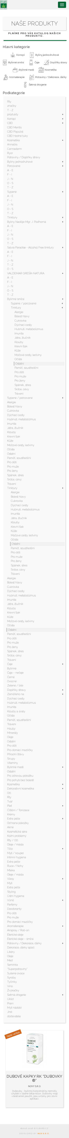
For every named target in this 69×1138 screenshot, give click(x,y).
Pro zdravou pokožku (20, 775)
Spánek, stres (23, 385)
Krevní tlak (21, 346)
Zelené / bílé (15, 685)
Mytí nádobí (14, 1007)
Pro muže (20, 376)
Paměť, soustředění (26, 367)
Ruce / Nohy (15, 866)
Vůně (10, 900)
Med (10, 960)
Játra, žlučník (23, 337)
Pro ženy (20, 380)
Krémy (11, 814)
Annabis (12, 144)
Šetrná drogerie (16, 994)
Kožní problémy (16, 836)
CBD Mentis (14, 127)
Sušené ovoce (15, 973)
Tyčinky (12, 981)
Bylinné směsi (15, 299)
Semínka (12, 964)
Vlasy (10, 878)
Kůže (18, 350)
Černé (11, 677)
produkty (12, 114)
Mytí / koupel (15, 853)
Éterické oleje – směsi (20, 939)
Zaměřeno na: (15, 694)
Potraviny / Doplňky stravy (23, 157)
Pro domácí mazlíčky (20, 750)
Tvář (10, 801)
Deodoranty (14, 908)
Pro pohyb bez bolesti (20, 780)
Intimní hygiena (16, 857)
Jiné (9, 1012)
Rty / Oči (12, 840)
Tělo (10, 848)
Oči (9, 793)
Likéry (11, 952)
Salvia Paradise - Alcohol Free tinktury (30, 247)
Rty (9, 101)
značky (11, 105)
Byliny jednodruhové (20, 161)
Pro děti (19, 372)
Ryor (10, 153)
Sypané (12, 191)
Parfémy (12, 904)
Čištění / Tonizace (18, 810)
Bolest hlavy (22, 316)
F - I (9, 174)
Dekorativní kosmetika (20, 788)
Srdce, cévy (22, 389)
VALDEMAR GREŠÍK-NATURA (25, 273)
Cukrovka (20, 320)
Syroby (11, 977)
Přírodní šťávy (15, 754)
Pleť (9, 805)
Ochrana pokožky (18, 823)
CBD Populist (15, 131)
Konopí (11, 118)
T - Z (10, 110)
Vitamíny (12, 763)
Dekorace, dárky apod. (21, 947)
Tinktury (12, 217)
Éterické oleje (15, 934)
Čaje (10, 664)
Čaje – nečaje (15, 672)
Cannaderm (14, 149)
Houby (11, 728)
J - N (10, 179)
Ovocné (12, 681)
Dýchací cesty (23, 325)
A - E (10, 170)
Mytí (9, 883)
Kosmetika (13, 140)
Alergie (19, 312)
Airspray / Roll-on (18, 930)
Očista (18, 359)
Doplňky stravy (16, 690)
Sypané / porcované (23, 303)
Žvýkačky (13, 990)
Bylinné (11, 668)
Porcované (13, 166)
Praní (10, 1003)
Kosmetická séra (17, 831)
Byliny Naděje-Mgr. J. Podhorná (26, 221)
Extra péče (13, 818)
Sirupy (11, 758)
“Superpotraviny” (17, 969)
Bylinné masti (15, 767)
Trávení (19, 393)
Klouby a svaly (16, 711)
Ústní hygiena (15, 896)
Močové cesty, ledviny (28, 355)
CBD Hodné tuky (17, 136)
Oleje (10, 737)
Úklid (10, 999)
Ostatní (19, 363)
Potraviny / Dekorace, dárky (24, 943)
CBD (10, 123)
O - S (10, 183)
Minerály (12, 732)
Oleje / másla (15, 844)
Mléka (11, 870)
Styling (11, 891)
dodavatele (14, 1016)
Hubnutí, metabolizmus (29, 329)
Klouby (19, 342)
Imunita (19, 333)
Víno (10, 986)
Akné (10, 827)
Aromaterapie (15, 926)
